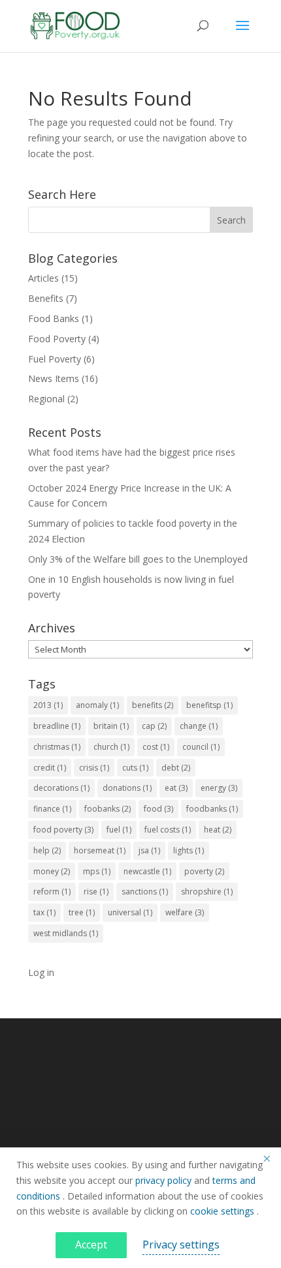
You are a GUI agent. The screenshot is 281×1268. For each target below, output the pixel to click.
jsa (149, 850)
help (47, 850)
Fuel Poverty (54, 359)
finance (52, 808)
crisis (94, 767)
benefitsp (209, 705)
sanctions (145, 891)
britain (111, 725)
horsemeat (99, 850)
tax (44, 912)
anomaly (97, 705)
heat (217, 829)
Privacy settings (181, 1244)
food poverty (63, 829)
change (199, 725)
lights (188, 850)
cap (154, 725)
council (201, 746)
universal (130, 912)
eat (176, 787)
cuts (135, 767)
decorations (61, 787)
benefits (152, 705)
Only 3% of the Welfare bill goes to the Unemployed (138, 559)
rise (96, 891)
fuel (119, 829)
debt (175, 767)
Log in (41, 972)
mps (96, 871)
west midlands (65, 933)
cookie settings (223, 1211)
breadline (56, 725)
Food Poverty (57, 338)
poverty (204, 871)
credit (49, 767)
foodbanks (212, 808)
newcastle (147, 871)
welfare (184, 912)
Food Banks (53, 318)
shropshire (207, 891)
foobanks (107, 808)
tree (82, 912)
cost (155, 746)
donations (127, 787)
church (111, 746)
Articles (43, 278)
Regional (46, 398)
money (51, 871)
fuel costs (167, 829)
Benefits (45, 298)
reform (52, 891)
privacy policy (164, 1180)
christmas (56, 746)
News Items (53, 378)
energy (219, 787)
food (158, 808)
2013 (48, 705)
